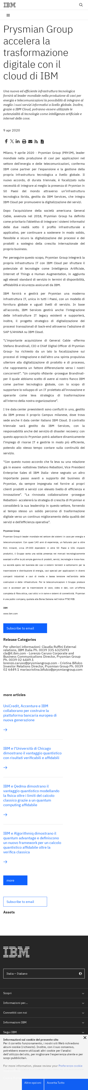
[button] (25, 628)
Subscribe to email (20, 628)
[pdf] (42, 141)
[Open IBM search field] (81, 5)
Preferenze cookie (71, 1066)
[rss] (36, 141)
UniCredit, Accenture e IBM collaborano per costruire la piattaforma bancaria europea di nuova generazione (30, 713)
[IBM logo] (11, 5)
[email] (30, 141)
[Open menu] (8, 15)
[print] (24, 141)
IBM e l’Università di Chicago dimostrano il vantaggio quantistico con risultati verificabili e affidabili (32, 753)
